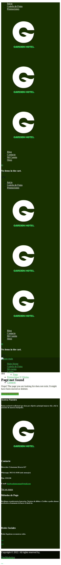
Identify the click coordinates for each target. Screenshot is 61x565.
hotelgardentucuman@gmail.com (19, 483)
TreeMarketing (8, 557)
